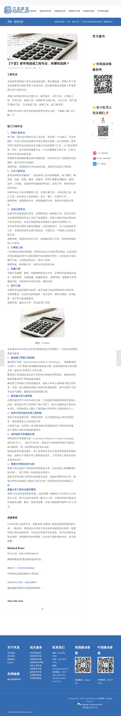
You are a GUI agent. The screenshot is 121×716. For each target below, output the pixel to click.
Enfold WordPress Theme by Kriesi (20, 712)
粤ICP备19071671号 (90, 707)
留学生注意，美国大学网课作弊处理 (22, 553)
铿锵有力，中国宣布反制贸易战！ (21, 568)
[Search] (26, 24)
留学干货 (28, 68)
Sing (40, 68)
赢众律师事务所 (14, 679)
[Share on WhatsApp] (42, 609)
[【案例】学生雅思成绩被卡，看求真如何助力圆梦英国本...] (2, 358)
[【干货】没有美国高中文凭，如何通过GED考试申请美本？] (118, 358)
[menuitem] (5, 11)
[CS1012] (42, 47)
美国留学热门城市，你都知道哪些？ (22, 582)
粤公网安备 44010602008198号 (91, 705)
